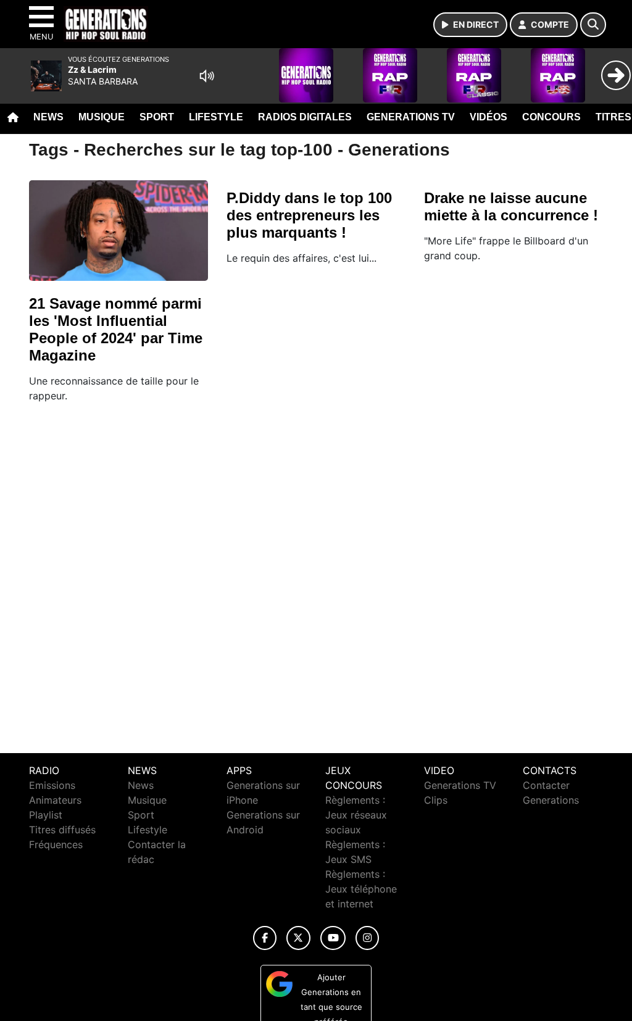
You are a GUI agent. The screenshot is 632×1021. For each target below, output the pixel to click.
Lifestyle (216, 117)
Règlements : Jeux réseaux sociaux (356, 815)
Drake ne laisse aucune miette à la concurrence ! (511, 206)
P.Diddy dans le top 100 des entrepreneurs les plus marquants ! (309, 215)
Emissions (52, 785)
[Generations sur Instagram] (367, 938)
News (48, 117)
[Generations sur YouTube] (333, 938)
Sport (156, 117)
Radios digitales (305, 117)
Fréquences (56, 844)
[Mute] (207, 76)
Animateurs (55, 800)
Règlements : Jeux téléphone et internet (361, 889)
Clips (435, 800)
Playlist (45, 815)
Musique (101, 117)
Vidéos (488, 117)
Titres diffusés (62, 829)
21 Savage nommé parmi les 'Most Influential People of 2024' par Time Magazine (115, 329)
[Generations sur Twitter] (298, 938)
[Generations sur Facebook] (264, 938)
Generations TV (411, 117)
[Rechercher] (593, 24)
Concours (551, 117)
